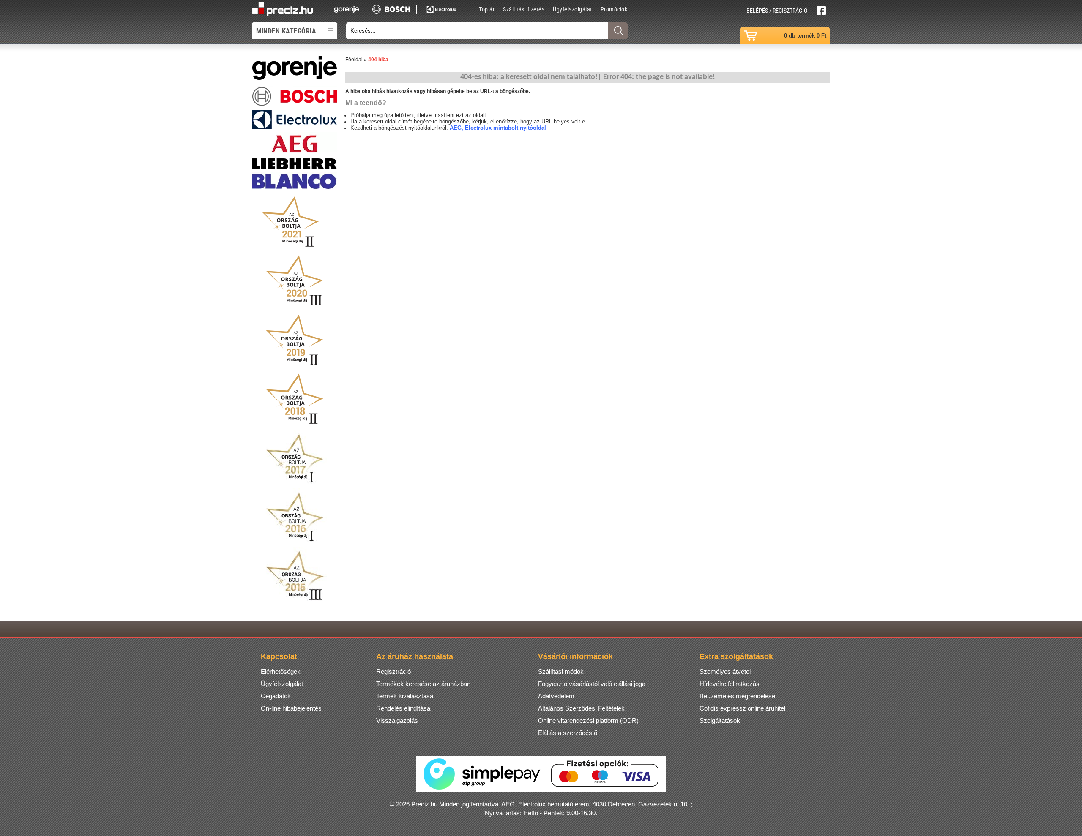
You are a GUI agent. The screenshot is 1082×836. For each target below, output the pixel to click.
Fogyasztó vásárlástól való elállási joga (591, 683)
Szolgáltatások (719, 720)
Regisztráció (393, 671)
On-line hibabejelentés (291, 708)
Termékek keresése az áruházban (423, 683)
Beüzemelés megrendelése (737, 696)
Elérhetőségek (281, 671)
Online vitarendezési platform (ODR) (588, 720)
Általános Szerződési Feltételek (581, 708)
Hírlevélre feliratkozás (729, 683)
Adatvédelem (556, 696)
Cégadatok (276, 696)
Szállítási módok (561, 671)
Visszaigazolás (397, 720)
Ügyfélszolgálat (572, 9)
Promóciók (614, 9)
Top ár (487, 9)
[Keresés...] (618, 30)
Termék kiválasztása (404, 696)
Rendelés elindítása (403, 708)
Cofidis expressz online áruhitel (742, 708)
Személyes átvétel (725, 671)
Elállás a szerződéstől (568, 732)
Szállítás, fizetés (523, 9)
